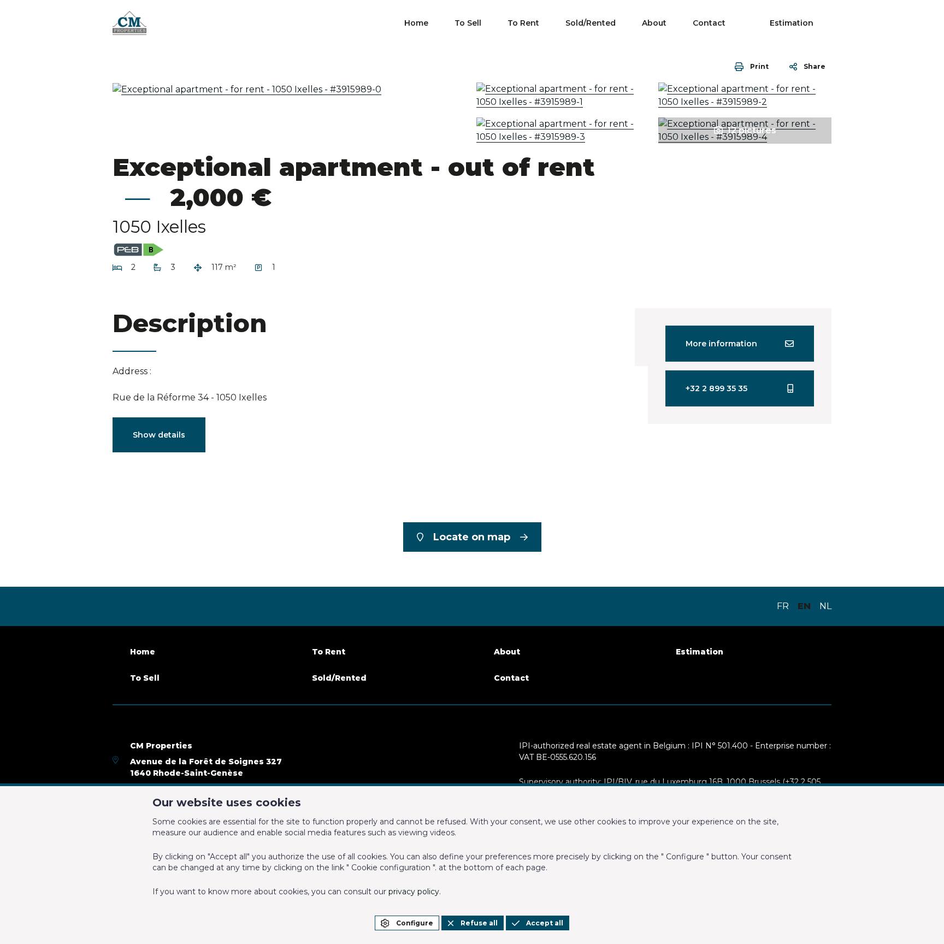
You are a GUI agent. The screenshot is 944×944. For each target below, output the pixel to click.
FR (783, 606)
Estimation (791, 23)
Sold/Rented (590, 23)
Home (416, 23)
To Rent (523, 23)
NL (825, 606)
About (654, 23)
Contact (709, 23)
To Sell (468, 23)
